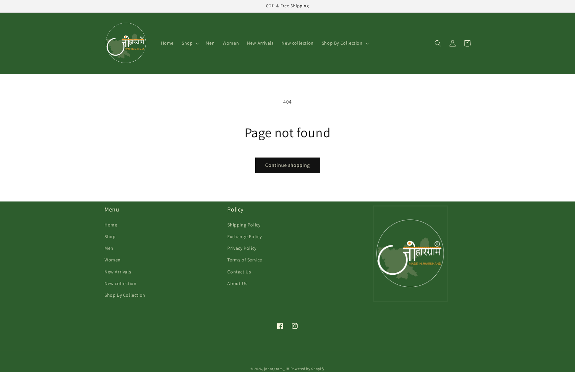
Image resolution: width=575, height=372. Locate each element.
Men (108, 248)
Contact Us (239, 272)
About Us (237, 283)
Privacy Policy (241, 248)
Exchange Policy (244, 236)
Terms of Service (244, 260)
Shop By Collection (124, 295)
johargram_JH (276, 368)
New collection (120, 283)
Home (110, 225)
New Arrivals (117, 272)
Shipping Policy (243, 225)
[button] (190, 43)
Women (112, 260)
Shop (109, 236)
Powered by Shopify (307, 368)
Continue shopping (287, 165)
